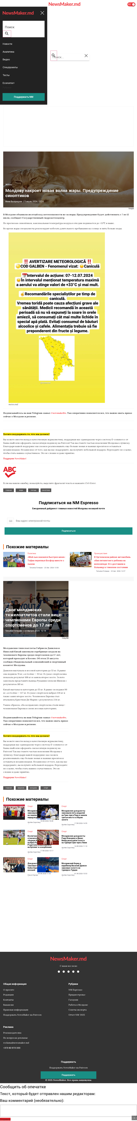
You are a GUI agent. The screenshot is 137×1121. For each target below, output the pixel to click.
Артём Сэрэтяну (34, 822)
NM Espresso (75, 989)
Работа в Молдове (78, 1004)
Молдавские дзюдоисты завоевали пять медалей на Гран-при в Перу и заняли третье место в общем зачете (74, 815)
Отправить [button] (5, 1119)
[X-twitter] (64, 972)
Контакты (8, 999)
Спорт (8, 604)
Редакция (8, 994)
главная (8, 490)
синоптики (46, 490)
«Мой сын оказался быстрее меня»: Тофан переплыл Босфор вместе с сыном (46, 560)
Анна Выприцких (13, 201)
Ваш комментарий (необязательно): (32, 1100)
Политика (32, 553)
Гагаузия (73, 999)
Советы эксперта (77, 1009)
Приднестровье (76, 994)
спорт (46, 788)
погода (33, 490)
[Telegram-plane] (78, 972)
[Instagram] (68, 972)
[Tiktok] (73, 972)
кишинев (21, 788)
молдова (33, 788)
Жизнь (8, 184)
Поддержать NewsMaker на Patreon (22, 1014)
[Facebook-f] (59, 972)
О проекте (8, 989)
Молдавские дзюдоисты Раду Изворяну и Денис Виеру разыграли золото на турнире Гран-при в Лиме (74, 839)
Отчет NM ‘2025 (76, 1014)
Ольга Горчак (33, 875)
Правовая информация (15, 1009)
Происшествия (100, 553)
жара (21, 490)
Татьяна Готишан (36, 568)
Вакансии (8, 1004)
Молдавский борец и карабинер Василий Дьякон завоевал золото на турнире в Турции (74, 866)
